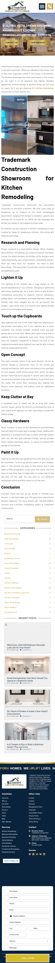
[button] (42, 6)
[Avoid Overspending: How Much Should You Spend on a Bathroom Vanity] (27, 672)
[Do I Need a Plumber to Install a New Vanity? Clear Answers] (27, 705)
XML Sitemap (6, 822)
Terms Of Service (35, 819)
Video (4, 816)
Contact (31, 798)
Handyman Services (9, 846)
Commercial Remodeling (10, 849)
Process (5, 810)
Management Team (35, 807)
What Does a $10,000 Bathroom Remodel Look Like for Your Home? (26, 646)
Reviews (32, 804)
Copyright (32, 810)
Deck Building (7, 843)
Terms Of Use (33, 822)
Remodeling (6, 807)
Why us (4, 801)
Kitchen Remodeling (9, 831)
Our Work (5, 804)
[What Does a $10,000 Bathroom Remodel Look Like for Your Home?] (27, 638)
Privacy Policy (33, 816)
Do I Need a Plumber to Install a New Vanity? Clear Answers (27, 712)
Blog (3, 819)
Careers (31, 801)
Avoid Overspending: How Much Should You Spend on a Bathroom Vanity (27, 679)
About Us (5, 798)
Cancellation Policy (35, 813)
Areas (4, 813)
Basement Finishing (9, 837)
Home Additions (7, 840)
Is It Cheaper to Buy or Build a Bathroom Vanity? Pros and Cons (25, 745)
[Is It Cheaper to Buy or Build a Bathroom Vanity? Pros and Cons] (27, 738)
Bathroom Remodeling (10, 834)
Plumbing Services (8, 852)
